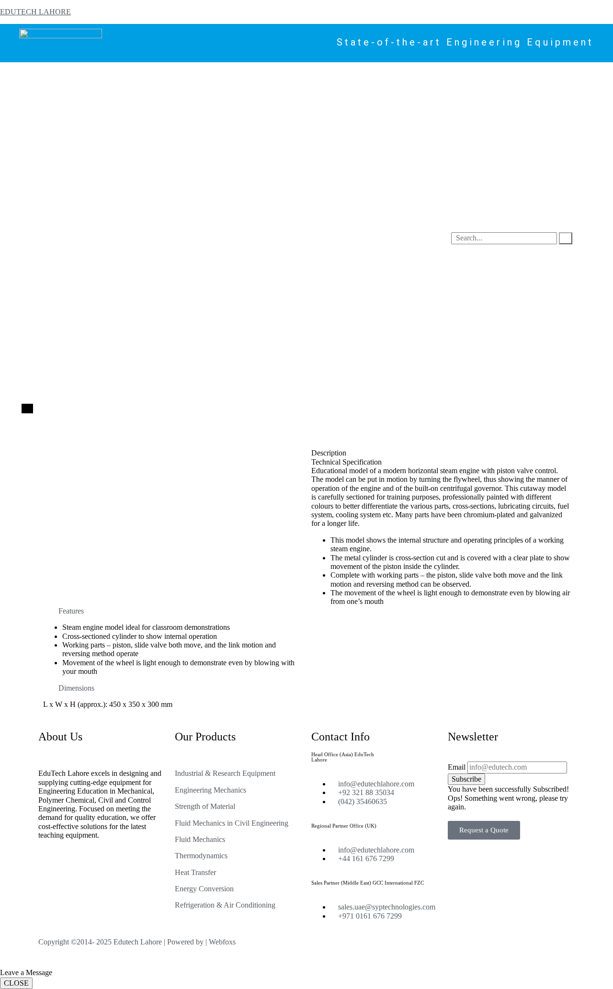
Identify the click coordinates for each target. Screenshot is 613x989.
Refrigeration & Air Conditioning (225, 905)
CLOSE (16, 983)
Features (71, 611)
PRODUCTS (80, 74)
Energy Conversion (204, 889)
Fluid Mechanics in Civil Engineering (231, 823)
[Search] (565, 238)
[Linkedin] (427, 950)
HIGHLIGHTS (272, 74)
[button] (172, 611)
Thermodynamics (201, 856)
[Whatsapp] (453, 950)
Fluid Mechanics (200, 839)
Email (456, 767)
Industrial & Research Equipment (225, 773)
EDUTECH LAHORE (35, 12)
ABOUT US (311, 74)
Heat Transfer (195, 872)
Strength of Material (205, 806)
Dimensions (76, 688)
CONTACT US (351, 74)
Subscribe (466, 779)
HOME (51, 74)
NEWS (240, 74)
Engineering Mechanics (210, 790)
